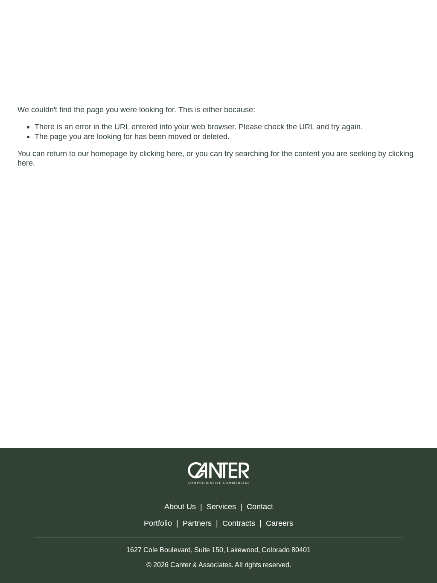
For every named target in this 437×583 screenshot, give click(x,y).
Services (221, 506)
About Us (180, 506)
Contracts (238, 523)
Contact (260, 506)
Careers (279, 523)
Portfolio (158, 523)
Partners (197, 523)
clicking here (161, 153)
